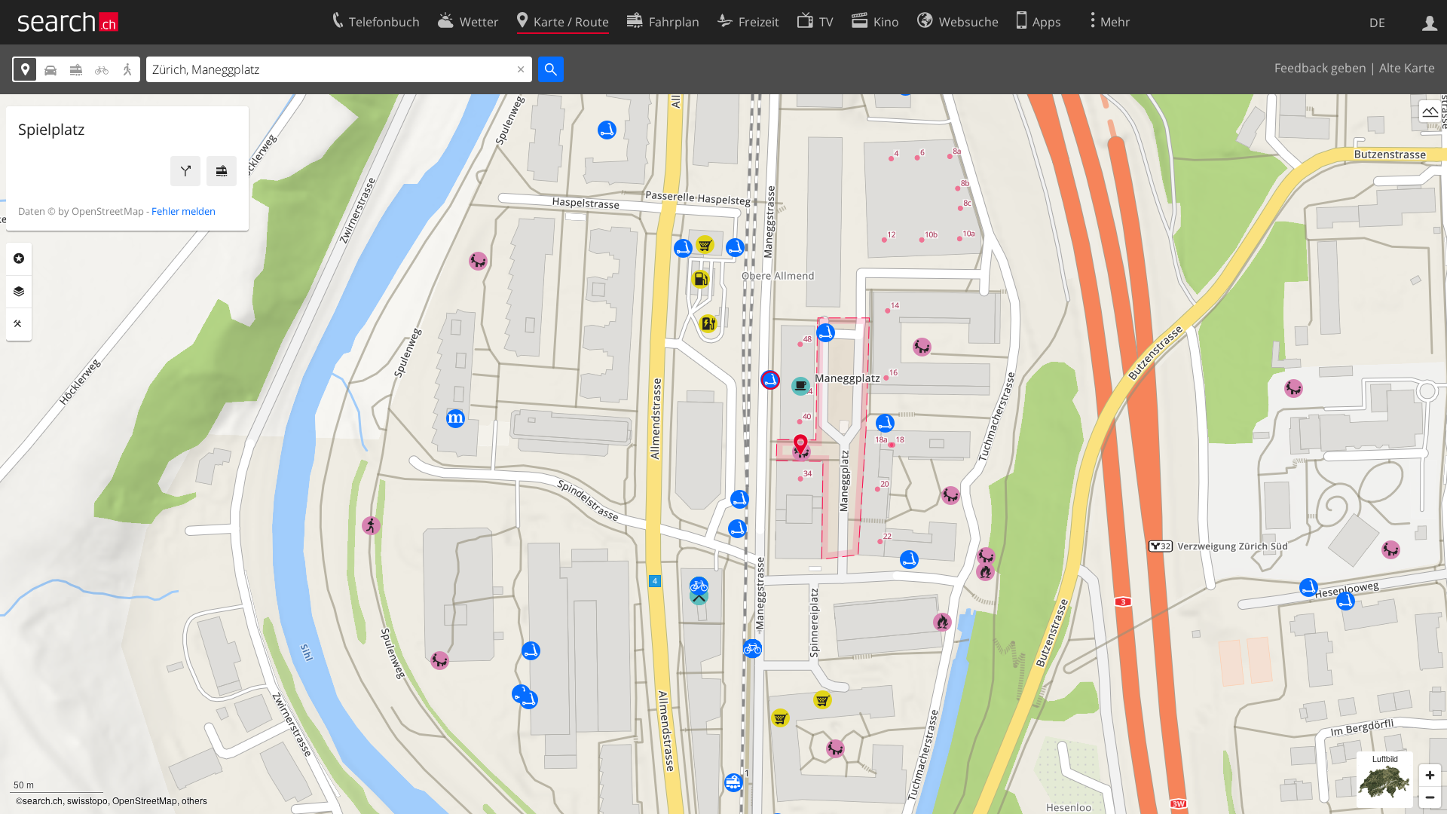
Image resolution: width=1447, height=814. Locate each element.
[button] (801, 444)
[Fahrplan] (221, 171)
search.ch (43, 800)
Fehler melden (183, 211)
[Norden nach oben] (1430, 139)
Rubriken (19, 258)
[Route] (185, 171)
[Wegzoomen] (1430, 797)
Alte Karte (1407, 68)
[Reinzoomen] (1430, 775)
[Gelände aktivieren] (1430, 111)
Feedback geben (1320, 68)
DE (1377, 22)
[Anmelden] (1430, 22)
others (194, 800)
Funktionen (19, 324)
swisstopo (87, 800)
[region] (723, 454)
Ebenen (19, 292)
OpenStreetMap (144, 800)
